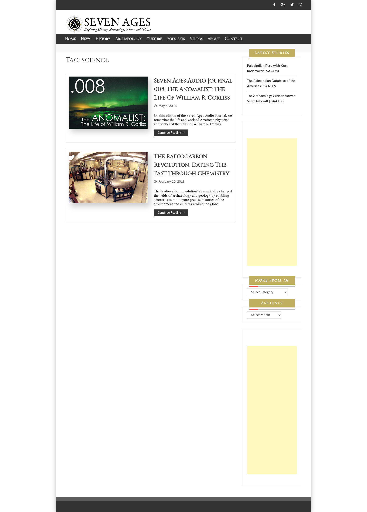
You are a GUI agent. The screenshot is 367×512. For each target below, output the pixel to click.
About (214, 38)
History (103, 38)
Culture (154, 38)
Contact (233, 38)
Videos (196, 38)
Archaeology (128, 38)
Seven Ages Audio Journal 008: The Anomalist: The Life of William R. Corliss (193, 89)
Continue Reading (171, 132)
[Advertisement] (272, 202)
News (85, 38)
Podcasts (176, 38)
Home (70, 38)
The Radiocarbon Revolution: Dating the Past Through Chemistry (191, 165)
